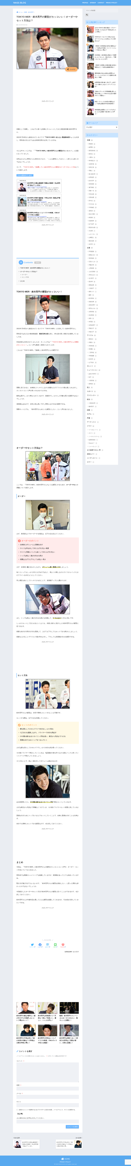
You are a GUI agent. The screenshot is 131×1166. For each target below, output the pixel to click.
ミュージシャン (93, 370)
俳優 (90, 140)
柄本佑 (92, 154)
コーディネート (93, 458)
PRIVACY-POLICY (111, 2)
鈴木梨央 (92, 298)
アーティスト (92, 422)
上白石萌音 (93, 271)
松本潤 (92, 359)
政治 (89, 399)
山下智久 (92, 362)
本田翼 (92, 321)
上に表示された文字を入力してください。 (30, 1118)
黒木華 (92, 281)
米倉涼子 (92, 331)
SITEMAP (93, 2)
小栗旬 (92, 157)
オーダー (24, 274)
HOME (67, 1159)
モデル (90, 414)
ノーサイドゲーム (95, 436)
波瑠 (91, 318)
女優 (90, 248)
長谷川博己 (93, 214)
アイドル (91, 335)
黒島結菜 (92, 285)
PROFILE (85, 2)
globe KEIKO (93, 374)
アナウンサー (92, 395)
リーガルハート (94, 430)
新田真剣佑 (93, 150)
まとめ (22, 281)
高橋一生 (92, 190)
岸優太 (92, 342)
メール (19, 1093)
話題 (89, 410)
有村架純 (92, 258)
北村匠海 (92, 164)
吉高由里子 (93, 325)
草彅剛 (92, 349)
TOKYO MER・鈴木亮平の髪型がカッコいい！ (35, 268)
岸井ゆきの (93, 275)
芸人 (89, 387)
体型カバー (92, 454)
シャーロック (94, 446)
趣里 (91, 295)
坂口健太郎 (93, 174)
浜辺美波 (92, 315)
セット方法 (25, 277)
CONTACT (101, 2)
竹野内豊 (92, 197)
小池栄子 (92, 288)
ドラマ (90, 426)
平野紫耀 (92, 355)
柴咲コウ (92, 291)
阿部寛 (92, 144)
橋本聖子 (92, 406)
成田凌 (92, 211)
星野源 (92, 384)
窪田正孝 (92, 167)
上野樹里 (92, 268)
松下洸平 (92, 224)
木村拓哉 (92, 345)
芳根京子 (92, 328)
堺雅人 (92, 170)
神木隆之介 (93, 160)
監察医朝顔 (93, 440)
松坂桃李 (92, 221)
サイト (18, 1102)
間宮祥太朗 (93, 227)
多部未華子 (93, 305)
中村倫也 (92, 207)
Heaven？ (93, 443)
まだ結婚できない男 (95, 450)
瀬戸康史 (92, 187)
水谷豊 (92, 231)
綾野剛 (92, 147)
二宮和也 (92, 352)
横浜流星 (92, 241)
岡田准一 (92, 339)
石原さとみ (93, 261)
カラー (90, 462)
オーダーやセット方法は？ (28, 271)
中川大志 (92, 204)
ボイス (92, 433)
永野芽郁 (92, 311)
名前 (18, 1085)
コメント (20, 1061)
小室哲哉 (92, 380)
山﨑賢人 (92, 237)
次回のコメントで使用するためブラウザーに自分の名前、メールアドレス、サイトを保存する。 (47, 1109)
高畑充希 (92, 301)
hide (37, 262)
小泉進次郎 (93, 403)
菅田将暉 (92, 184)
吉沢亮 (92, 244)
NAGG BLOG (19, 2)
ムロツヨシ (93, 234)
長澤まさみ (93, 308)
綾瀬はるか (93, 255)
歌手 (91, 377)
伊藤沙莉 (92, 265)
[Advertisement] (47, 85)
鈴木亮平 (76, 952)
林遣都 (92, 217)
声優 (89, 418)
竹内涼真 (92, 194)
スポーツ (91, 391)
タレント (91, 366)
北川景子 (92, 278)
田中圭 (92, 200)
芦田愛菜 (92, 251)
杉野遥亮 (92, 177)
